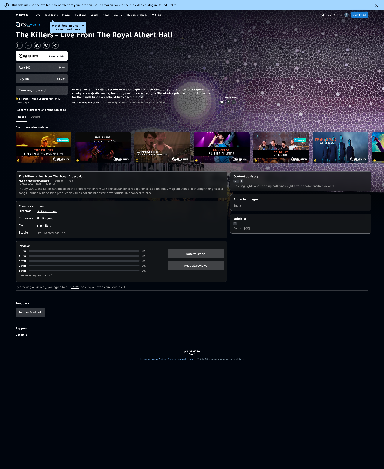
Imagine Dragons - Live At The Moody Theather (340, 147)
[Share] (55, 45)
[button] (37, 275)
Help (191, 359)
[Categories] (341, 15)
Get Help (21, 334)
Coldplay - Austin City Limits (222, 147)
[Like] (37, 45)
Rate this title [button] (195, 254)
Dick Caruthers (47, 211)
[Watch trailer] (19, 45)
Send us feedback (177, 359)
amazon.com (111, 5)
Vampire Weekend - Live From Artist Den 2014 (162, 147)
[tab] (21, 117)
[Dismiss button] (376, 6)
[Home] (22, 15)
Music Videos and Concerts (87, 102)
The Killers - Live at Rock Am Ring (43, 147)
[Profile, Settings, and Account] (347, 15)
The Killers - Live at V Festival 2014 (103, 147)
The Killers (231, 97)
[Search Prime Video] (323, 15)
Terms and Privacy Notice (153, 359)
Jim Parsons (45, 218)
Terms (75, 287)
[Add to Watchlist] (28, 45)
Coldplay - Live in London (281, 147)
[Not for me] (46, 45)
